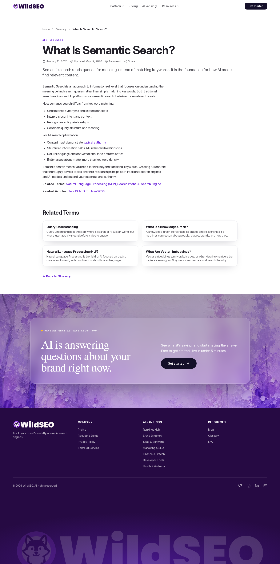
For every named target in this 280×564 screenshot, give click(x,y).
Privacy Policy (86, 441)
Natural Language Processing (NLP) (91, 184)
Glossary (61, 29)
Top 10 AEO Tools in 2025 (86, 191)
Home (46, 29)
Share (131, 61)
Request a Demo (88, 435)
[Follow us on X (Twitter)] (240, 486)
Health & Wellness (154, 466)
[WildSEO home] (28, 6)
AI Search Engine (149, 184)
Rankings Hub (151, 429)
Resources (169, 6)
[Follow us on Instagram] (248, 486)
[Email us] (265, 486)
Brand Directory (152, 435)
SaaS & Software (153, 441)
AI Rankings (150, 6)
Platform (115, 6)
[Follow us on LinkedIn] (257, 486)
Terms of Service (88, 447)
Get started (256, 6)
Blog (211, 429)
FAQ (210, 441)
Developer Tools (153, 460)
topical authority (95, 142)
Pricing (133, 6)
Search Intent (126, 184)
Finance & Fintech (154, 454)
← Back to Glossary (56, 276)
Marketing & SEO (153, 447)
